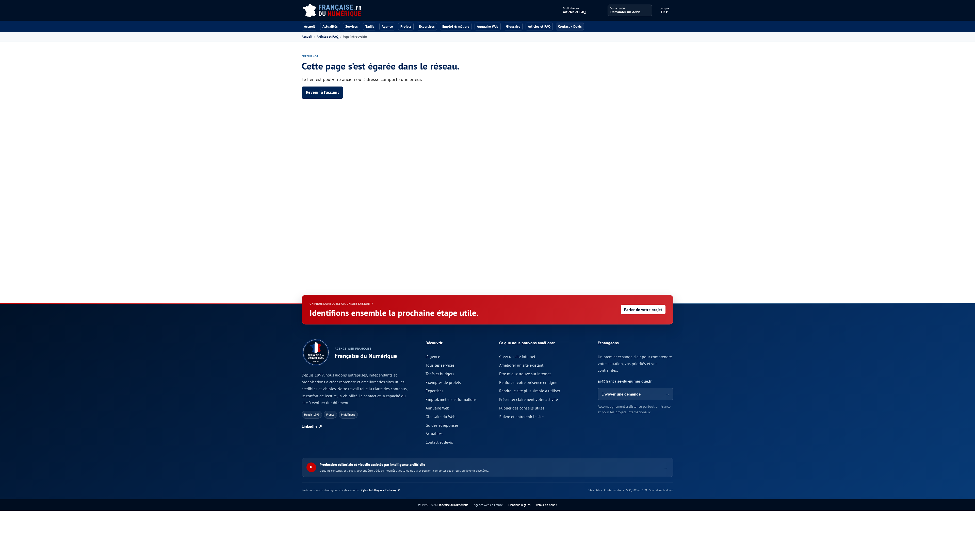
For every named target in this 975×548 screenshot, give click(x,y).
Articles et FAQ (327, 37)
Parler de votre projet (643, 309)
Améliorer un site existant (521, 365)
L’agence (433, 356)
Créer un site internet (517, 356)
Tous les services (440, 365)
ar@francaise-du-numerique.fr (625, 381)
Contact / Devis (570, 26)
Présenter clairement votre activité (528, 399)
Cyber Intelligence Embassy (380, 490)
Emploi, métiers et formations (451, 399)
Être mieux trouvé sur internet (525, 373)
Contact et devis (439, 442)
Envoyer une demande (636, 394)
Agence (387, 26)
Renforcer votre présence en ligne (528, 382)
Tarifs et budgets (440, 373)
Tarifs (369, 26)
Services (351, 26)
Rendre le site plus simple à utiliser (529, 390)
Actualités (330, 26)
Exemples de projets (443, 382)
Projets (405, 26)
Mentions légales (519, 505)
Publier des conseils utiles (521, 407)
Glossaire (513, 26)
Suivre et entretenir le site (521, 416)
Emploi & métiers (455, 26)
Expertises (427, 26)
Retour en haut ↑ (546, 505)
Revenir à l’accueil (322, 92)
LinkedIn (312, 426)
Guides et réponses (442, 425)
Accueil (309, 26)
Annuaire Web (487, 26)
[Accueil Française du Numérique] (332, 10)
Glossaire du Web (441, 416)
